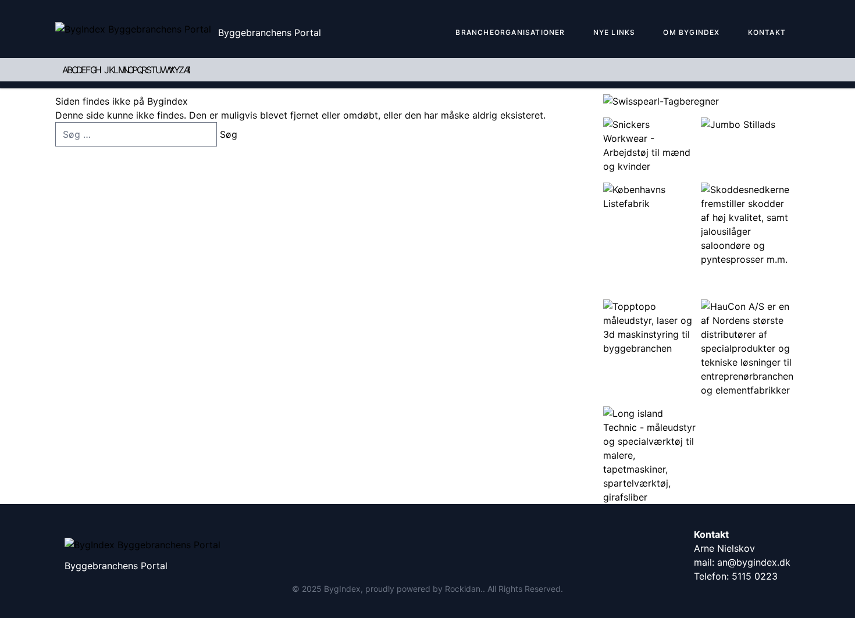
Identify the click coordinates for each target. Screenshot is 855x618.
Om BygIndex (691, 32)
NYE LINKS (614, 32)
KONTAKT (767, 32)
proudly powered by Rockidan (422, 589)
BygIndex (342, 589)
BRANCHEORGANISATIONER (510, 32)
